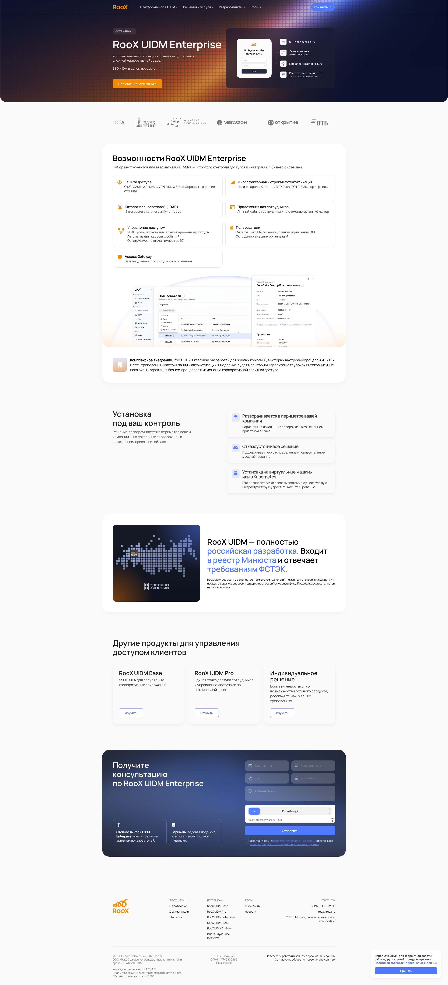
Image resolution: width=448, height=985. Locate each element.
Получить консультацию (137, 84)
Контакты (321, 7)
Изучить (131, 713)
